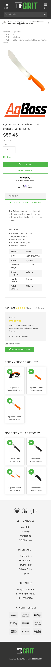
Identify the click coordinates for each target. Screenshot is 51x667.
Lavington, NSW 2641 (25, 589)
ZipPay (25, 573)
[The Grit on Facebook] (33, 511)
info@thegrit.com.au (25, 594)
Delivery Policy (25, 569)
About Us (25, 527)
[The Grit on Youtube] (25, 511)
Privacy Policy (25, 560)
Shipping (13, 196)
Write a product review (20, 349)
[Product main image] (25, 71)
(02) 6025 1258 (25, 598)
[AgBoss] (25, 110)
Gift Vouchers (25, 540)
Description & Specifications (25, 202)
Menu (45, 8)
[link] (25, 22)
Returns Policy (25, 565)
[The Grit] (25, 652)
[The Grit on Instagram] (17, 511)
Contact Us (25, 536)
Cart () (6, 8)
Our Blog (26, 531)
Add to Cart (26, 164)
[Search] (44, 14)
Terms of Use (25, 556)
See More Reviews (12, 344)
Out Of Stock (10, 401)
